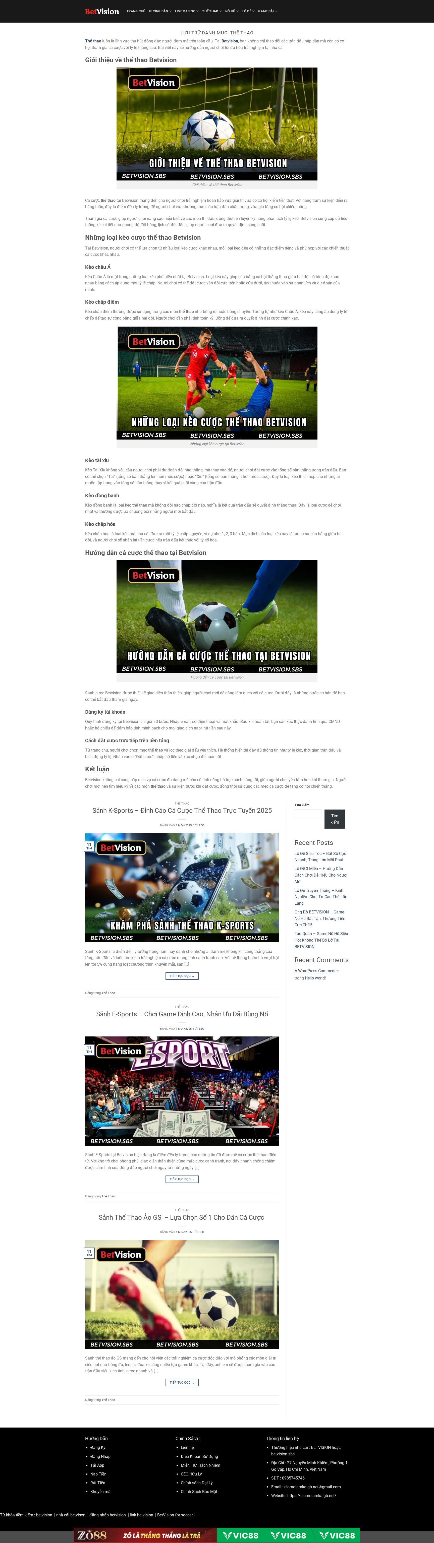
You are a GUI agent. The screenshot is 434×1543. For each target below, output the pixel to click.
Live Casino (185, 11)
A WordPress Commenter (317, 970)
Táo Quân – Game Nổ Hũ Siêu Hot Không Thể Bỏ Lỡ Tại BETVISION (321, 940)
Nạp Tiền (98, 1474)
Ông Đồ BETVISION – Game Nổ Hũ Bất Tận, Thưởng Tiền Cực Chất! (320, 918)
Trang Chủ (136, 11)
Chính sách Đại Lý (197, 1482)
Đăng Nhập (100, 1456)
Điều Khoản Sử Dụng (200, 1456)
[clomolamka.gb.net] (102, 11)
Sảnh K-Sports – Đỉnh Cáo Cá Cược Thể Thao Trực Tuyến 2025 (182, 810)
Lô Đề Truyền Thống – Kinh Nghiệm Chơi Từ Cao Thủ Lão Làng (321, 897)
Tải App (97, 1465)
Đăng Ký (97, 1447)
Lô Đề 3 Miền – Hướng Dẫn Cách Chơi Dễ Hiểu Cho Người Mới (321, 875)
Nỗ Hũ (230, 11)
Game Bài (266, 11)
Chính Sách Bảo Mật (199, 1491)
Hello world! (315, 978)
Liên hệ (187, 1447)
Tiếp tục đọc (182, 976)
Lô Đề (246, 11)
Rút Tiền (97, 1482)
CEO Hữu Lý (191, 1474)
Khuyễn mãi (101, 1491)
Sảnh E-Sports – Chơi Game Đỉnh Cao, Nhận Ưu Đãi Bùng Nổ (182, 1014)
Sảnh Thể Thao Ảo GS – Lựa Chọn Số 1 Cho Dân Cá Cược (182, 1217)
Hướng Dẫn (158, 11)
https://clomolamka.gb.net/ (311, 1495)
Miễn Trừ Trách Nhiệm (200, 1465)
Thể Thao (210, 11)
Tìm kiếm (302, 805)
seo (201, 825)
